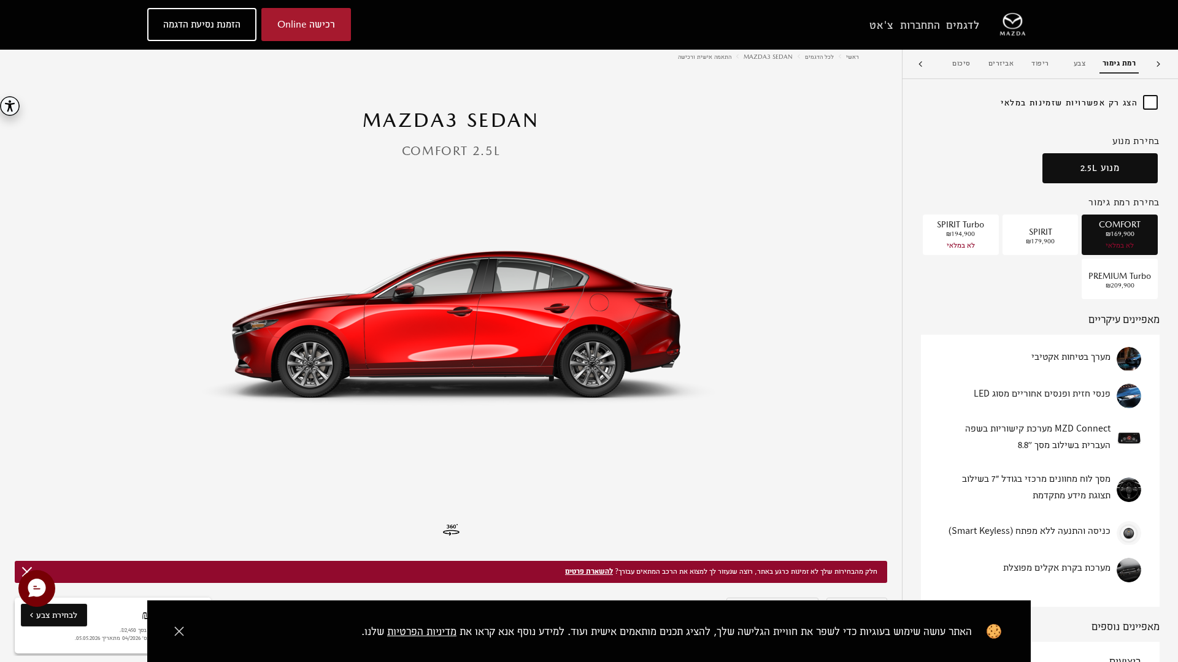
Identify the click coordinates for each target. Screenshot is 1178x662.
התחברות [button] (920, 24)
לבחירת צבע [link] (49, 618)
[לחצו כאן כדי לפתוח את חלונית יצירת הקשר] (36, 588)
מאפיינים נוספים (1125, 627)
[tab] (1119, 63)
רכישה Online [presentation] (306, 24)
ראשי (852, 56)
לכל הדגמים (819, 56)
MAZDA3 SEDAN (768, 56)
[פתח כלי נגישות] (10, 106)
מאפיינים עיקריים (1124, 320)
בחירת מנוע (1136, 140)
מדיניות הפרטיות (421, 631)
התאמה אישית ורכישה (704, 56)
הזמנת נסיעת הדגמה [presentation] (202, 24)
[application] (451, 321)
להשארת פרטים (589, 571)
